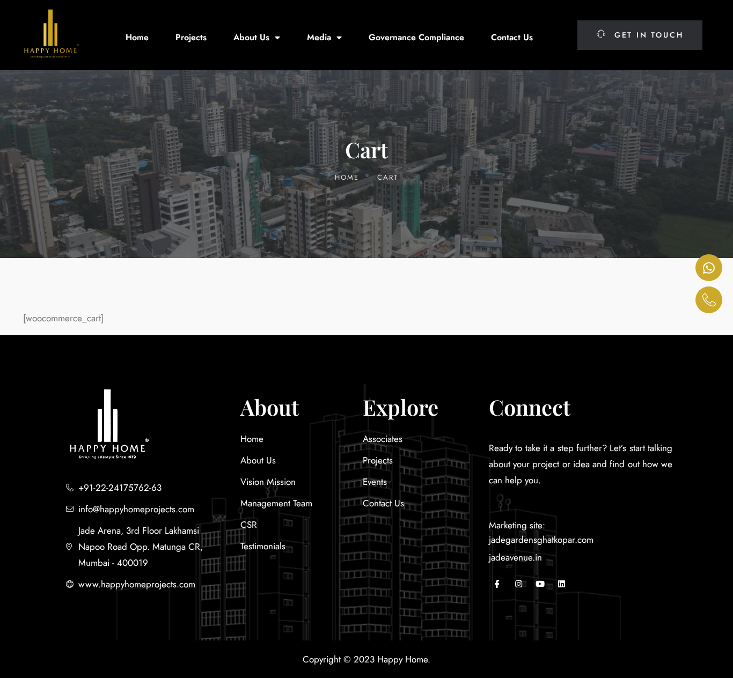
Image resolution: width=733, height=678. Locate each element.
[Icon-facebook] (497, 584)
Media (319, 37)
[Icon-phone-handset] (708, 299)
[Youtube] (540, 584)
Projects (191, 37)
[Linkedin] (561, 584)
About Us (251, 37)
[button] (639, 35)
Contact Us (512, 37)
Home (137, 37)
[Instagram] (518, 584)
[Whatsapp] (708, 267)
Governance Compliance (416, 37)
